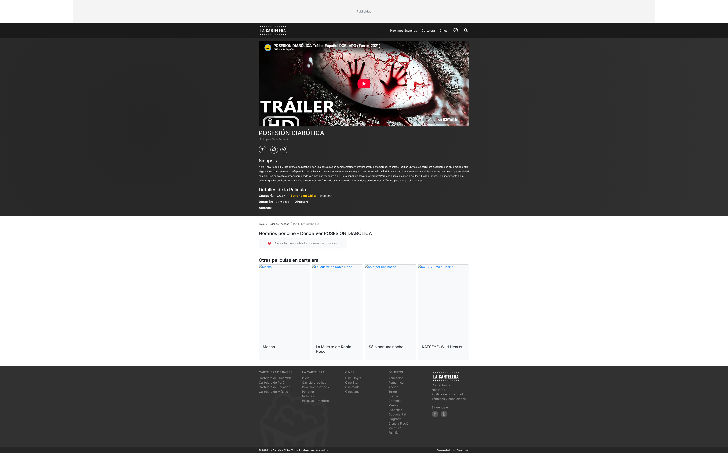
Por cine (308, 391)
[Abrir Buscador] (466, 30)
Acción (393, 387)
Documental (397, 414)
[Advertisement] (364, 11)
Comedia (394, 401)
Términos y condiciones (449, 399)
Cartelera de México (273, 391)
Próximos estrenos (315, 387)
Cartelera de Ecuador (274, 387)
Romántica (396, 382)
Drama (393, 396)
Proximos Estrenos (403, 30)
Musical (393, 405)
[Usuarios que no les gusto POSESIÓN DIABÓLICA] (284, 149)
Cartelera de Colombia (275, 378)
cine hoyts (353, 378)
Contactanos (441, 385)
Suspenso (395, 410)
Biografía (394, 419)
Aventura (394, 428)
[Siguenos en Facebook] (435, 414)
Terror (392, 391)
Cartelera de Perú (271, 382)
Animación (395, 378)
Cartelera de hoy (314, 382)
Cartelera (428, 30)
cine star (352, 382)
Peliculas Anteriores (316, 401)
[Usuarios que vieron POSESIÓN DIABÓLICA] (262, 149)
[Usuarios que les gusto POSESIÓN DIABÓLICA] (274, 150)
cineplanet (353, 391)
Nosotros (438, 390)
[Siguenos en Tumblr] (444, 414)
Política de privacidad (447, 394)
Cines (443, 30)
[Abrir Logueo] (455, 30)
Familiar (394, 432)
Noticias (308, 396)
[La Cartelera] (273, 30)
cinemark (352, 387)
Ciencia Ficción (399, 423)
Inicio (306, 378)
